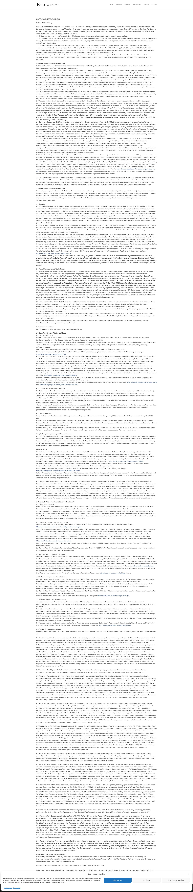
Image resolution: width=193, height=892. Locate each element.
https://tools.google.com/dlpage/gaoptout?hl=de (53, 253)
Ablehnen (146, 880)
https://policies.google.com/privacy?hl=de (51, 354)
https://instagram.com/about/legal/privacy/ (113, 595)
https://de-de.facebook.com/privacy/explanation (53, 541)
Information (137, 4)
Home (111, 4)
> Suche (154, 4)
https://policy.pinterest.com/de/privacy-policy (115, 625)
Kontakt (146, 4)
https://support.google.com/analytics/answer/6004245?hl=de (58, 470)
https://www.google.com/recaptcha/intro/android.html (58, 384)
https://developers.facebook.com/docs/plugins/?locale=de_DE (58, 527)
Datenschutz (8, 888)
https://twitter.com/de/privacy (143, 566)
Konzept (119, 4)
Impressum (16, 888)
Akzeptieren (117, 880)
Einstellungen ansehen (175, 880)
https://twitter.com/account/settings (112, 573)
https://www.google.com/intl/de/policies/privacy (60, 375)
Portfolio (127, 4)
